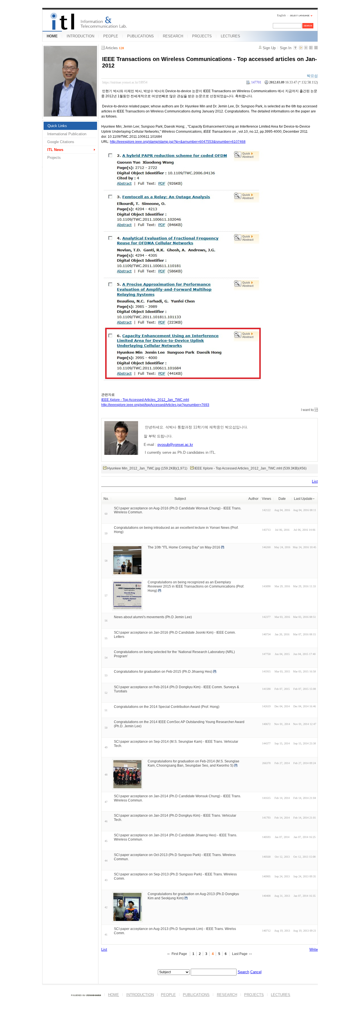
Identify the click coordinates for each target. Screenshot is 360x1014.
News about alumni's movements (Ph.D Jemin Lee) (153, 617)
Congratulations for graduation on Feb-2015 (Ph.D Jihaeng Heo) (163, 672)
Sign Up (269, 48)
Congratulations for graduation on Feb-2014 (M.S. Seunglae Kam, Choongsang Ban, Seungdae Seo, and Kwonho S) (193, 763)
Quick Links (57, 126)
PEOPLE (110, 36)
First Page (179, 954)
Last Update (303, 499)
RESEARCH (173, 36)
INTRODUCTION (80, 36)
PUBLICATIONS (140, 36)
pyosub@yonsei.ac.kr (175, 444)
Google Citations (60, 142)
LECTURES (230, 36)
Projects (54, 157)
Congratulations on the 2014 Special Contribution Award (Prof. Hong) (166, 706)
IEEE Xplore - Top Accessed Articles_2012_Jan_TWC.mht (145, 400)
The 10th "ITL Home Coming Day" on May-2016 (184, 547)
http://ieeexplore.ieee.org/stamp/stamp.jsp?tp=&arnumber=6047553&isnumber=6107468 (178, 142)
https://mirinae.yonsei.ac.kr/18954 (124, 82)
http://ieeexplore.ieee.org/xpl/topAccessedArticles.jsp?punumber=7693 (155, 405)
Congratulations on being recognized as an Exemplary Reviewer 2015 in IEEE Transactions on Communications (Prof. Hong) (196, 586)
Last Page (240, 954)
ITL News (55, 150)
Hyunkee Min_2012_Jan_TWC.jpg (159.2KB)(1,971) (147, 468)
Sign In (285, 48)
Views (266, 499)
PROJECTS (202, 36)
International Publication (66, 134)
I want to (307, 410)
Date (282, 499)
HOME (52, 36)
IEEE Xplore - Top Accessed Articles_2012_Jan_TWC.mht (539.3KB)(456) (250, 468)
